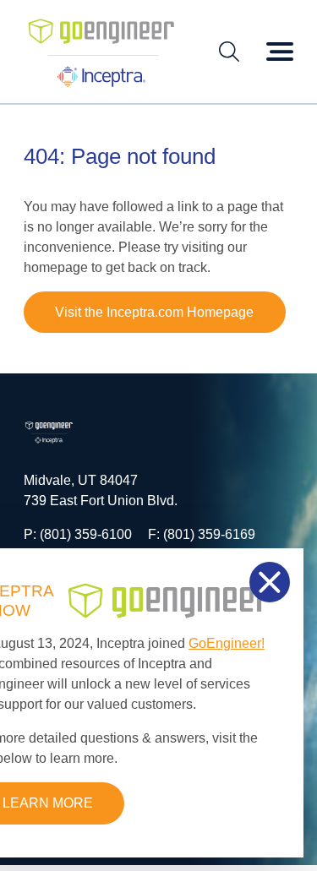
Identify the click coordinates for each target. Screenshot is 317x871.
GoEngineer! (227, 643)
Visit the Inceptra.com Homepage (154, 312)
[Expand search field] (229, 51)
